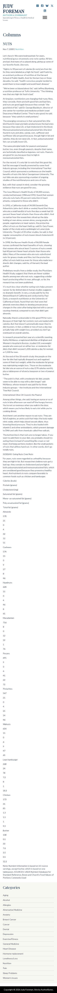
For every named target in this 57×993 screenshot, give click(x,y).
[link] (28, 895)
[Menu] (45, 17)
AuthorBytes (47, 989)
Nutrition (19, 49)
